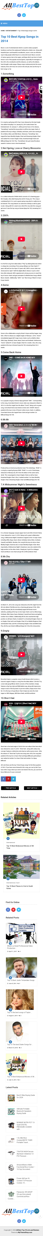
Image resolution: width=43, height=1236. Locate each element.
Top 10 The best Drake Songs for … (20, 1044)
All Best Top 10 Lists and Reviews (27, 1230)
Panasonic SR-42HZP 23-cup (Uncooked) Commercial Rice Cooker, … (20, 1195)
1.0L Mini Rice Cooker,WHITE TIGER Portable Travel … (24, 1140)
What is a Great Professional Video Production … (20, 947)
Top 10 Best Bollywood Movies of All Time (20, 847)
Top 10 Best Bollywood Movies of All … (21, 1077)
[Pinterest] (13, 910)
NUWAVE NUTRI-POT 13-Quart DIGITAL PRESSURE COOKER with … (26, 1125)
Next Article (32, 788)
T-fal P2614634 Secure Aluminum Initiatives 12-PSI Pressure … (25, 1154)
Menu (5, 23)
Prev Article (10, 788)
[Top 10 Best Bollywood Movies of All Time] (21, 820)
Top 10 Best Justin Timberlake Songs (20, 980)
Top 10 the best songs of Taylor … (19, 1012)
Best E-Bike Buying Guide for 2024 (26, 1096)
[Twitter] (19, 910)
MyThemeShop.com (25, 1232)
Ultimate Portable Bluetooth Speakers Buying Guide (24, 1111)
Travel (17, 883)
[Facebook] (8, 910)
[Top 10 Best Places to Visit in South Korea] (21, 867)
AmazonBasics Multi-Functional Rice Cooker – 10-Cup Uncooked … (26, 1167)
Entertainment (10, 842)
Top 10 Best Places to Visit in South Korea (19, 887)
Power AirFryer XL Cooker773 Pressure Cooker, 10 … (24, 1180)
